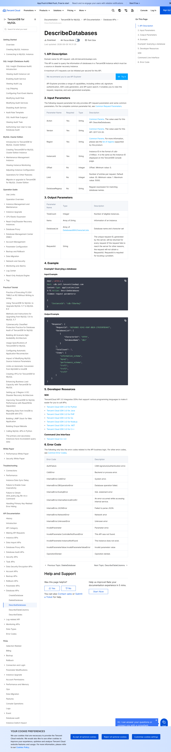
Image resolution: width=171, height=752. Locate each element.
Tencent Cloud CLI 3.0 (56, 439)
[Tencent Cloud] (11, 10)
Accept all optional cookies (84, 737)
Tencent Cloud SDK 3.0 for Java (61, 410)
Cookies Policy (22, 747)
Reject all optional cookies (115, 737)
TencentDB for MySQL (70, 19)
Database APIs (109, 19)
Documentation (51, 19)
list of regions (108, 142)
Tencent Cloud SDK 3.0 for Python (62, 407)
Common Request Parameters (108, 106)
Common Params (96, 119)
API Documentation (91, 19)
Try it (123, 76)
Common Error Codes (57, 453)
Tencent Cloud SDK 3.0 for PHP (60, 414)
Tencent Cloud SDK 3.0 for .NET (61, 425)
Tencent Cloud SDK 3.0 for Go (60, 418)
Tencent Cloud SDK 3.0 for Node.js (62, 421)
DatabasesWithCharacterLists (76, 230)
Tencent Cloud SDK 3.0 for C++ (60, 429)
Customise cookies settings (146, 737)
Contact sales (65, 593)
